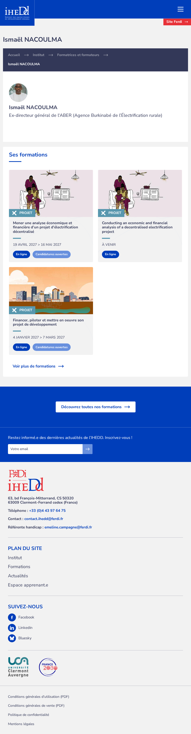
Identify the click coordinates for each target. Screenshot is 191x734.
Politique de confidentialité (28, 714)
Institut (38, 55)
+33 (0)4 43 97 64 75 (47, 510)
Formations (19, 566)
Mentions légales (21, 724)
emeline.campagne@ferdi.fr (68, 527)
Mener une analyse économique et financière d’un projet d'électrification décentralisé (45, 227)
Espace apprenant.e (28, 585)
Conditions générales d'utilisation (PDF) (38, 696)
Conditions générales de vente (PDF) (36, 705)
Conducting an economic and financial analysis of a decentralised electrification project (137, 227)
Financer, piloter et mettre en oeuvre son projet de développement (48, 322)
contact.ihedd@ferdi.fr (43, 518)
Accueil (14, 55)
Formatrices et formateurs (78, 55)
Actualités (18, 576)
